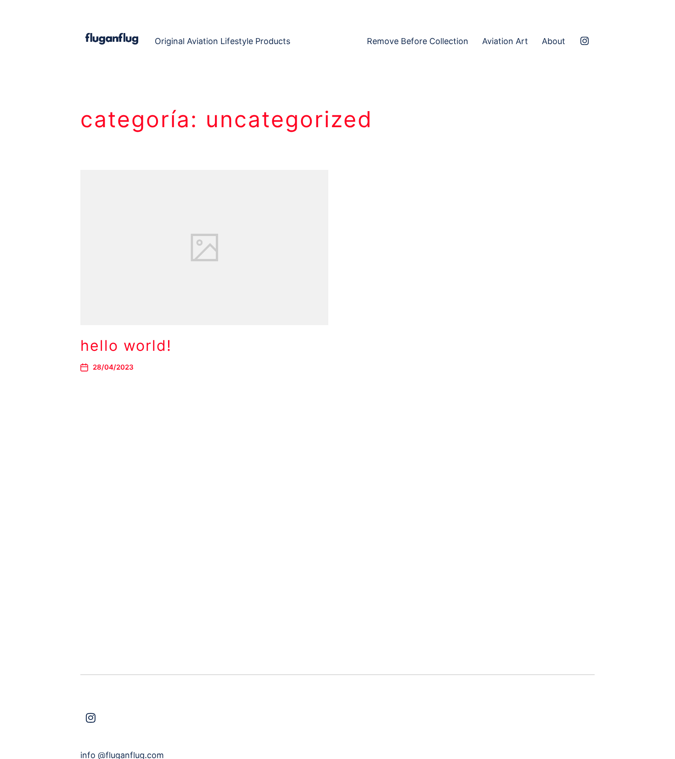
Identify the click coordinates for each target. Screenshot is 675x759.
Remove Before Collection (417, 41)
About (553, 41)
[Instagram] (584, 41)
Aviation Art (505, 41)
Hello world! (126, 345)
